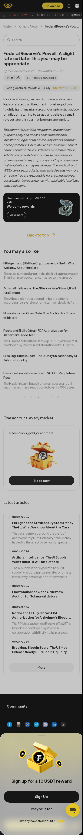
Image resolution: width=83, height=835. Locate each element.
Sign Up (41, 796)
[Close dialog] (41, 735)
